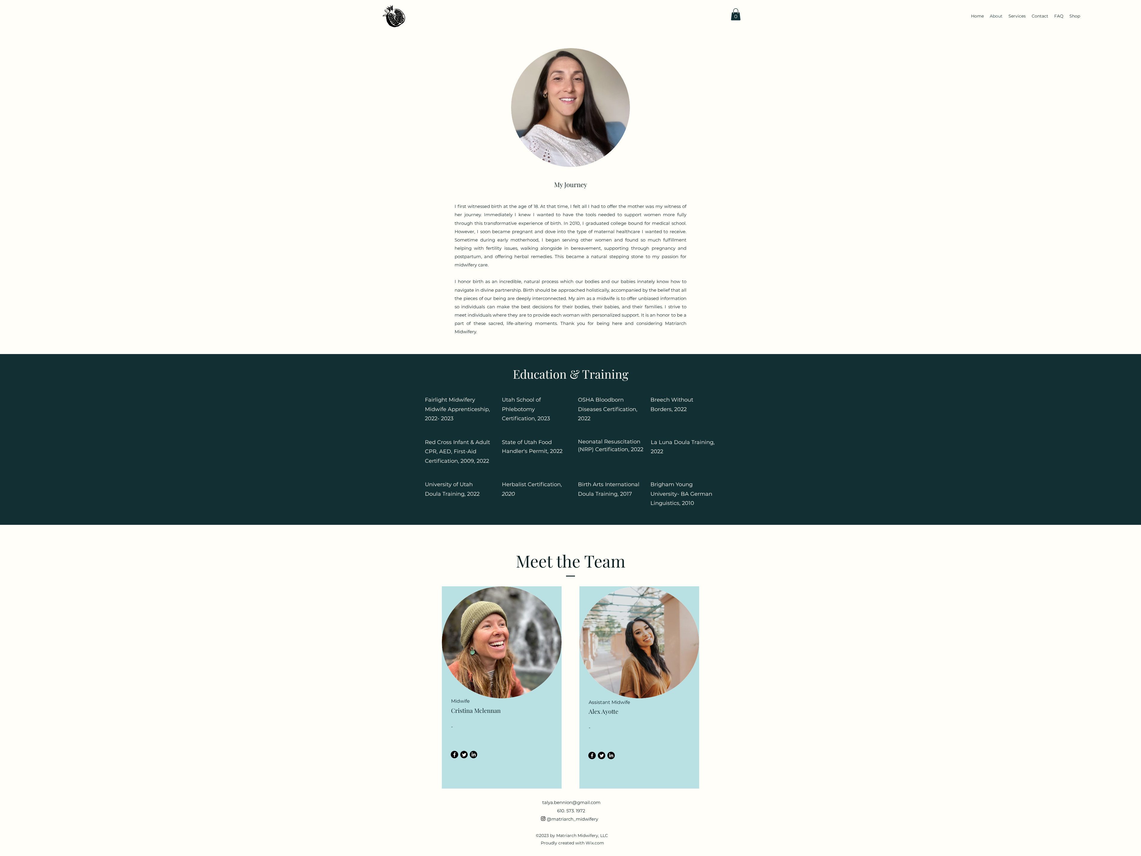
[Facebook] (454, 754)
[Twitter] (464, 754)
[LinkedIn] (473, 754)
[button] (736, 14)
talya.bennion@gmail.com (571, 802)
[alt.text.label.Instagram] (543, 819)
